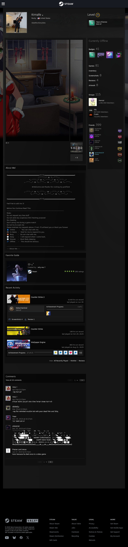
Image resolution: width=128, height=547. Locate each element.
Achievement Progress (54, 307)
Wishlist (73, 361)
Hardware (75, 532)
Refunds (92, 540)
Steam (34, 271)
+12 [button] (80, 353)
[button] (106, 14)
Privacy (91, 524)
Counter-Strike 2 (37, 297)
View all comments (14, 380)
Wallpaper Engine (38, 342)
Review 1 (31, 319)
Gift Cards (53, 540)
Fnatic (96, 114)
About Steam (55, 524)
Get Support (115, 532)
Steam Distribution (57, 536)
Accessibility (93, 528)
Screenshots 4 (17, 319)
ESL (95, 110)
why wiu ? (41, 267)
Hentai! (101, 100)
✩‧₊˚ (31, 264)
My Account (115, 536)
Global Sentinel (21, 308)
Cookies (92, 536)
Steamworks (54, 532)
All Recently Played (61, 361)
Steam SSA (54, 528)
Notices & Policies (95, 532)
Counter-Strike (37, 329)
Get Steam (114, 524)
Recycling (75, 536)
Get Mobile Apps (116, 528)
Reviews (82, 361)
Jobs (73, 528)
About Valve (76, 524)
